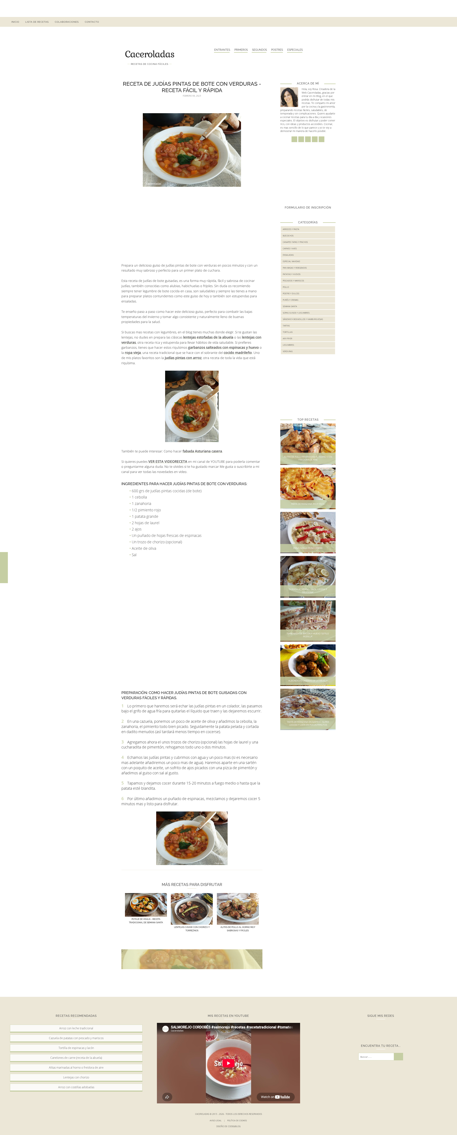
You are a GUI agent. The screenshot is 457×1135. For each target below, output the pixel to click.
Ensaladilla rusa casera (308, 548)
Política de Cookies (237, 1120)
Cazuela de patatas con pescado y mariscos (76, 1038)
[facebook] (412, 22)
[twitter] (425, 22)
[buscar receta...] (444, 22)
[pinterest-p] (431, 22)
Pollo (286, 287)
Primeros (241, 49)
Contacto (92, 22)
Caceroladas (149, 53)
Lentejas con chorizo (76, 1077)
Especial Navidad (291, 261)
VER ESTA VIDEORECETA (167, 461)
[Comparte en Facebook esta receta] (4, 560)
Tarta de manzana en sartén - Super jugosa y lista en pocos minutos (308, 723)
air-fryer (287, 338)
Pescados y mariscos (293, 280)
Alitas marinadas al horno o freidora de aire (76, 1067)
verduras (288, 351)
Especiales (295, 49)
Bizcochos (288, 235)
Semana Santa (290, 306)
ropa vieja (133, 352)
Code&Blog (234, 1126)
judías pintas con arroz (183, 357)
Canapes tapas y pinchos (295, 242)
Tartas (286, 325)
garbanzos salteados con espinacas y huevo (223, 347)
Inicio (15, 22)
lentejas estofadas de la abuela (208, 337)
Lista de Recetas (37, 22)
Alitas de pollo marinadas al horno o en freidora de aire (308, 458)
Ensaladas (288, 255)
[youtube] (438, 22)
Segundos (259, 49)
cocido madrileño (238, 352)
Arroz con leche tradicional (76, 1028)
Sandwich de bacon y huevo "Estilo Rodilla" (308, 635)
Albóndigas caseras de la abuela (308, 681)
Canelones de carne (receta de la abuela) (76, 1058)
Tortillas (288, 332)
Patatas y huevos (291, 274)
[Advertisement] (228, 8)
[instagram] (419, 22)
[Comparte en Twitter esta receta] (4, 567)
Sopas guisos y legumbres (296, 312)
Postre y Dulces (291, 293)
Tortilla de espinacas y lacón (76, 1048)
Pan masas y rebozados (295, 267)
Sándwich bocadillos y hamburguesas (303, 319)
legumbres (288, 345)
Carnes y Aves (290, 248)
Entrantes (222, 49)
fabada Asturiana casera (202, 451)
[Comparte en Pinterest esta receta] (4, 575)
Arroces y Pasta (291, 229)
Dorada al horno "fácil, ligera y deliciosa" (308, 591)
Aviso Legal (217, 1120)
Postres (277, 49)
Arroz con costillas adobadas (76, 1087)
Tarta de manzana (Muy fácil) (308, 504)
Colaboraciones (67, 22)
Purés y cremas (290, 300)
